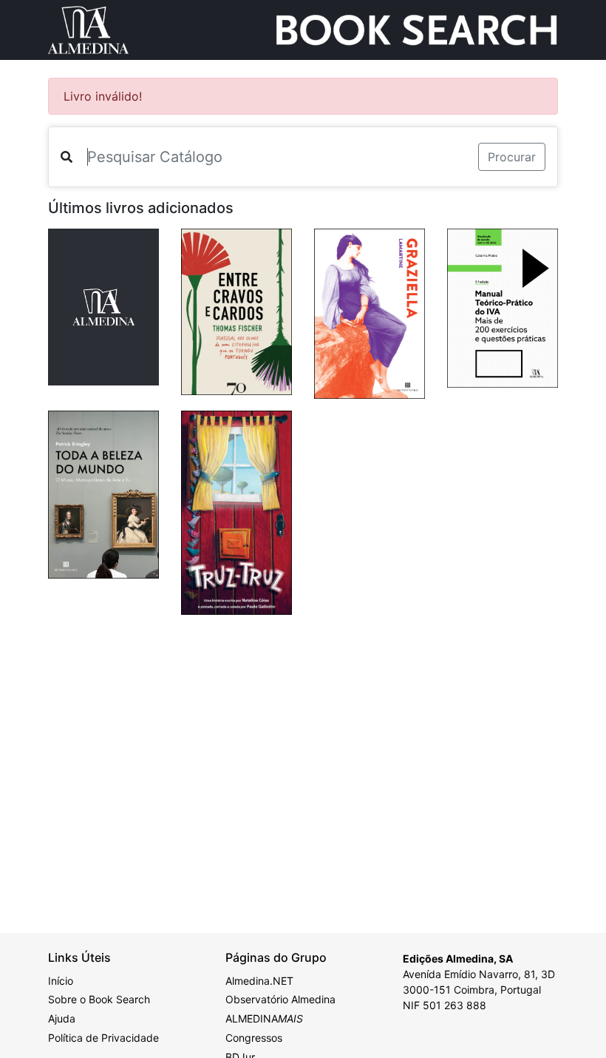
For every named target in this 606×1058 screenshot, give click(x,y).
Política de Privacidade (103, 1037)
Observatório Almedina (280, 999)
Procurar (512, 156)
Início (60, 980)
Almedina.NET (259, 980)
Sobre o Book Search (99, 999)
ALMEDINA (264, 1018)
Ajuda (61, 1018)
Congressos (253, 1037)
